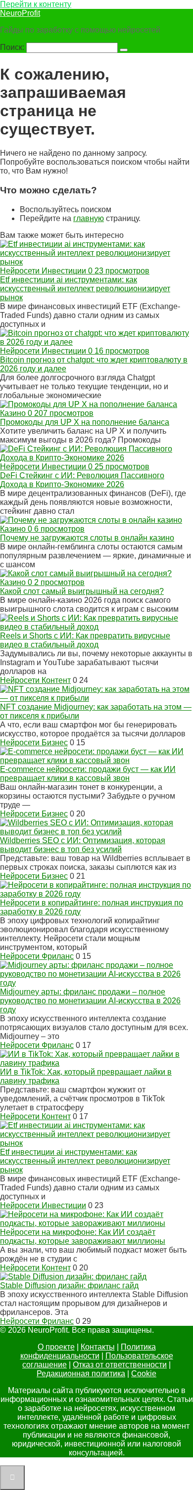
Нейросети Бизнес (34, 742)
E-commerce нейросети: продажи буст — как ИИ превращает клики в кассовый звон (88, 773)
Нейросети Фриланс (37, 956)
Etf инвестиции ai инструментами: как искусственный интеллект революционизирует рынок (85, 288)
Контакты (98, 1347)
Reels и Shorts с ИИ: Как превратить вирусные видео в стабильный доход (85, 640)
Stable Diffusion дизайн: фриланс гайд (69, 1285)
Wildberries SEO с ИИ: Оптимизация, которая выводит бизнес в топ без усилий (82, 845)
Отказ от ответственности (120, 1364)
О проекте (56, 1347)
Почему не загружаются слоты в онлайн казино (87, 538)
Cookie (143, 1373)
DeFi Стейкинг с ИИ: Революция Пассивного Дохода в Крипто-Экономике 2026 (82, 480)
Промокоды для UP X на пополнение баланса (84, 422)
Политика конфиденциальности (88, 1351)
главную (88, 218)
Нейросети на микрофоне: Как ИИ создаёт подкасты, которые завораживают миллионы (82, 1236)
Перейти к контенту (35, 4)
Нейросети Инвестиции (43, 1205)
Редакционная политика (81, 1373)
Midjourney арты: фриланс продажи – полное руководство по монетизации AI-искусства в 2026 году (90, 1001)
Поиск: (13, 47)
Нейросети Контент (35, 680)
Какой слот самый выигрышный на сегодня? (82, 591)
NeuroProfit (20, 13)
